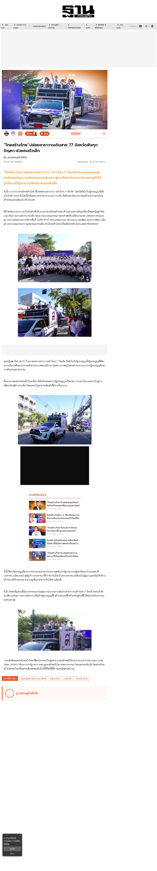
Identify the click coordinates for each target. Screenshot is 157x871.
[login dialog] (152, 26)
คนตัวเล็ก (68, 678)
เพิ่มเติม (6, 844)
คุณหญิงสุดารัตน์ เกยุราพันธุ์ (33, 678)
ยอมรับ (12, 849)
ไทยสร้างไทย (82, 678)
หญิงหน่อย (55, 678)
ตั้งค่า (12, 854)
